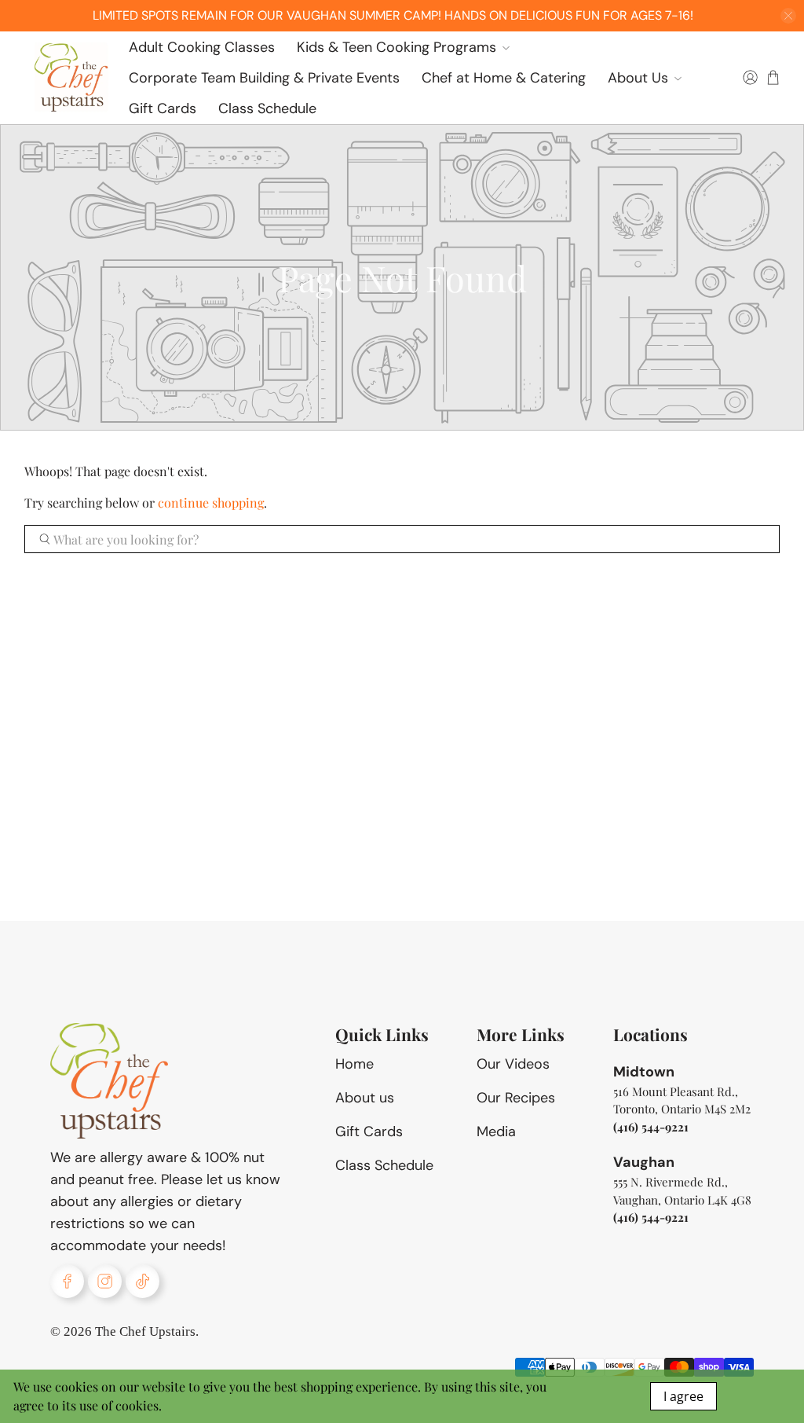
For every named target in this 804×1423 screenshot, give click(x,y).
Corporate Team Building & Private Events (264, 77)
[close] (788, 16)
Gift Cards (162, 108)
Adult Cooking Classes (202, 47)
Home (354, 1063)
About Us (638, 77)
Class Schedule (267, 108)
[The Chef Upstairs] (71, 77)
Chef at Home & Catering (504, 77)
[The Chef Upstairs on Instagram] (105, 1281)
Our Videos (513, 1063)
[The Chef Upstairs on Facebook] (67, 1281)
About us (364, 1097)
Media (496, 1131)
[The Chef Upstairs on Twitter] (142, 1281)
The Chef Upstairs (145, 1331)
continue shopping (211, 502)
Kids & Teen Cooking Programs (396, 47)
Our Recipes (516, 1097)
